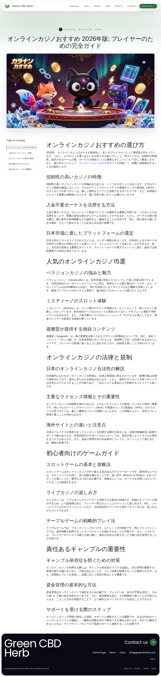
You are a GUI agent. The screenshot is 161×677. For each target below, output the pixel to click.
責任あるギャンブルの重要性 (20, 169)
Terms (146, 668)
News (113, 652)
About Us (128, 668)
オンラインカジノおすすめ (94, 163)
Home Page (99, 652)
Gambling (98, 29)
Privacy (137, 668)
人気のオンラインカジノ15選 (20, 153)
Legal (153, 668)
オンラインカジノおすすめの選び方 (23, 147)
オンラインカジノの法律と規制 (21, 158)
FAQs (122, 652)
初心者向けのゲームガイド (19, 164)
